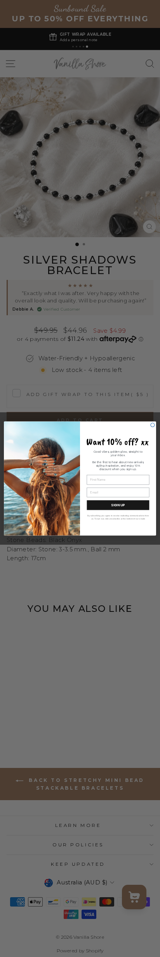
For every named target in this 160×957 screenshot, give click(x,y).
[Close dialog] (153, 425)
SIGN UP (118, 505)
